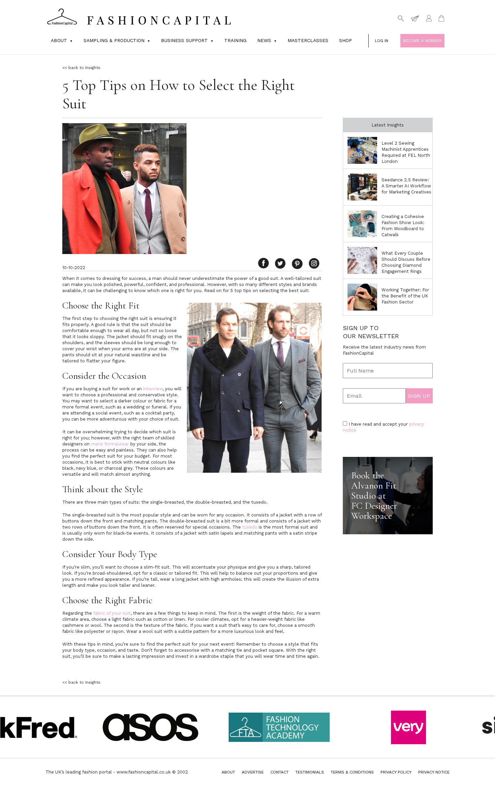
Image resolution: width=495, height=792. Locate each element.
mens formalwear (110, 443)
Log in (381, 40)
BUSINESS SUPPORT (184, 40)
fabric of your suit (112, 613)
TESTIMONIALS (309, 772)
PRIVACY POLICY (396, 772)
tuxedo (249, 527)
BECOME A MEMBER (422, 40)
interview (153, 388)
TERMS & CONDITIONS (352, 772)
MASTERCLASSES (308, 40)
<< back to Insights (81, 67)
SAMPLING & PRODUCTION (114, 40)
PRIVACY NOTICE (434, 772)
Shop (345, 40)
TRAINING (235, 40)
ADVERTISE (253, 772)
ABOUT (228, 772)
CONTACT (279, 772)
